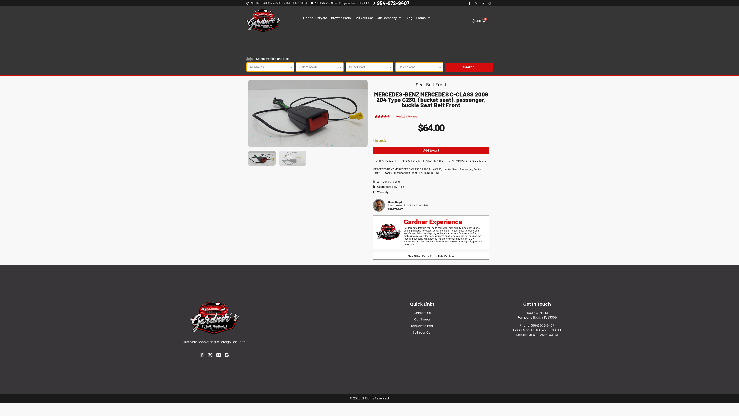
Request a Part (422, 326)
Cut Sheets (422, 319)
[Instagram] (483, 3)
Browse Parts (341, 18)
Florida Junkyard (315, 18)
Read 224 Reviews (406, 116)
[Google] (490, 3)
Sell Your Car (364, 18)
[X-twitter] (476, 3)
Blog (409, 18)
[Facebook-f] (469, 3)
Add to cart (431, 150)
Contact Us (422, 313)
